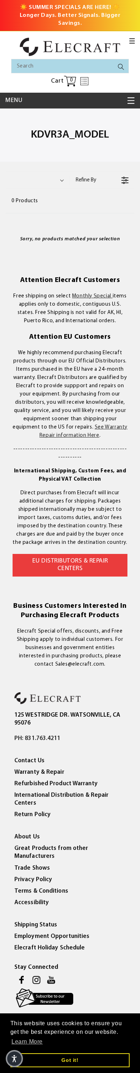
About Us (27, 837)
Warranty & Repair (39, 772)
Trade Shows (32, 868)
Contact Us (29, 761)
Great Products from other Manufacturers (51, 852)
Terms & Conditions (41, 891)
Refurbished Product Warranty (56, 784)
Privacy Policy (33, 880)
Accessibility (31, 902)
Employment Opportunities (51, 936)
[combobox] (70, 66)
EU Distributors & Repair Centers (70, 565)
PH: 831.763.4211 (37, 738)
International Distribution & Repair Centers (61, 799)
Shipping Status (35, 925)
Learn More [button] (27, 1042)
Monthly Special (92, 296)
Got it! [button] (69, 1060)
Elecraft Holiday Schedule (49, 948)
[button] (132, 41)
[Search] (121, 67)
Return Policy (32, 814)
